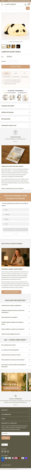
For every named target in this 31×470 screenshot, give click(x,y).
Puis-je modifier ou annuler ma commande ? (13, 329)
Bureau (7, 219)
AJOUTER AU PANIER (15, 66)
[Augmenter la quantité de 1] (15, 61)
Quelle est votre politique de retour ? (10, 334)
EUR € (3, 444)
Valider (15, 229)
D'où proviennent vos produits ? (9, 317)
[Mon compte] (25, 4)
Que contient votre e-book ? (8, 345)
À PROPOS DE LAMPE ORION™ (11, 292)
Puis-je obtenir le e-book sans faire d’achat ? (13, 359)
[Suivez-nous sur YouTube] (8, 451)
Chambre (7, 214)
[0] (28, 4)
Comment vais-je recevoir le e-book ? (11, 355)
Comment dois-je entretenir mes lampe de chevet (12, 323)
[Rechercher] (28, 8)
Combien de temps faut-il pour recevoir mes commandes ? (12, 311)
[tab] (6, 73)
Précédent (15, 234)
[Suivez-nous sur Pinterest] (5, 451)
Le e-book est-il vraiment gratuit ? (10, 350)
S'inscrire (6, 438)
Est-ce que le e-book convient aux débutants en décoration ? (13, 365)
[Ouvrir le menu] (2, 4)
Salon (6, 209)
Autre (6, 224)
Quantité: (3, 61)
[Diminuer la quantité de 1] (8, 61)
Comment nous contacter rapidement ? (11, 305)
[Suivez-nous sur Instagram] (2, 451)
